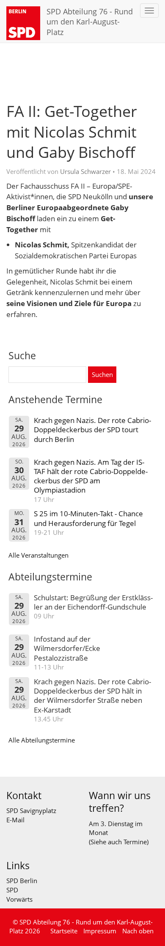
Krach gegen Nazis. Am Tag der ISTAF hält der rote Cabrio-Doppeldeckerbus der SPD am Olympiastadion (91, 476)
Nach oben (138, 931)
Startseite (63, 931)
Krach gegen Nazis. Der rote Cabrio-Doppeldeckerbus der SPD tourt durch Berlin (92, 429)
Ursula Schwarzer (85, 171)
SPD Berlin (21, 880)
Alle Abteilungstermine (41, 740)
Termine (135, 842)
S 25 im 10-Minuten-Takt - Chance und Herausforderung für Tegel (88, 518)
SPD (12, 890)
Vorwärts (19, 899)
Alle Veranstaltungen (38, 555)
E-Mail (15, 820)
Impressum (99, 931)
